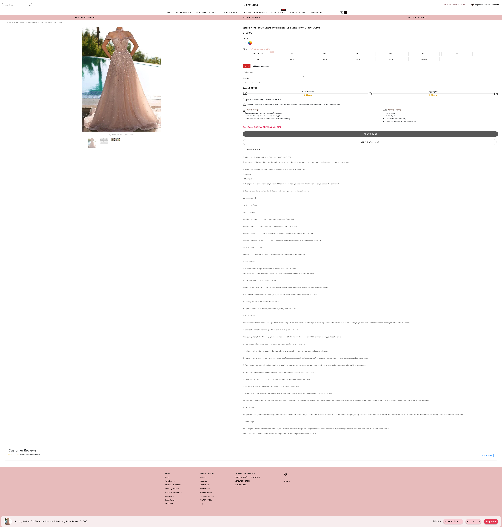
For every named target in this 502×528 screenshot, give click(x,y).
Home (9, 22)
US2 (324, 54)
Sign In (478, 5)
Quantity (246, 78)
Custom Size (258, 54)
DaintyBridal (251, 4)
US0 (291, 54)
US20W (424, 59)
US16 (325, 59)
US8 (424, 54)
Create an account (491, 5)
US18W (391, 59)
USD (286, 481)
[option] (85, 17)
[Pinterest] (285, 474)
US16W (358, 59)
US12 (258, 59)
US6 (390, 54)
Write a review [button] (487, 455)
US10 (457, 54)
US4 (357, 54)
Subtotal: (246, 88)
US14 (292, 59)
